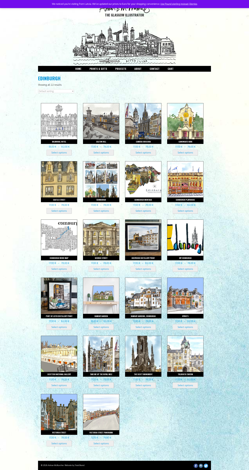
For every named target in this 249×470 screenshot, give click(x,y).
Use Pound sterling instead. (175, 3)
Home (78, 69)
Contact (155, 69)
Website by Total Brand (74, 465)
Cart (171, 69)
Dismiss (193, 3)
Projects (120, 69)
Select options (59, 152)
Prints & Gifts (98, 69)
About (138, 69)
